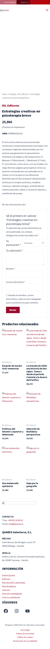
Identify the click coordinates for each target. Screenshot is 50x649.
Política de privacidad (25, 633)
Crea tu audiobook (11, 597)
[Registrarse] (23, 2)
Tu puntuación (13, 242)
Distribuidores (9, 586)
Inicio (4, 94)
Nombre (10, 268)
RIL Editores (23, 94)
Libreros (6, 590)
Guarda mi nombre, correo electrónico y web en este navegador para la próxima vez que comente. (23, 299)
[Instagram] (16, 611)
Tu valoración (14, 250)
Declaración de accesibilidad (25, 641)
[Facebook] (6, 611)
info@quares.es (15, 523)
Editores (6, 579)
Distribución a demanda (13, 582)
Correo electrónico (15, 282)
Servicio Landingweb (12, 593)
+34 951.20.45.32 (15, 520)
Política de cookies (25, 637)
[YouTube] (27, 611)
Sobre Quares (8, 575)
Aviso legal (25, 630)
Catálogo (12, 94)
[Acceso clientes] (8, 2)
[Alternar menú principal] (47, 10)
